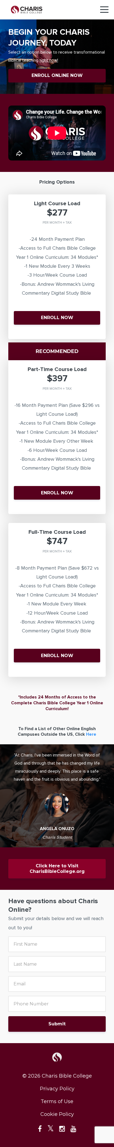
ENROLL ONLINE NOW (57, 75)
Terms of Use (57, 1101)
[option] (57, 795)
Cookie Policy (57, 1114)
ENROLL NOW (57, 317)
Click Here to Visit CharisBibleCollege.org (57, 868)
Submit (57, 1023)
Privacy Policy (57, 1089)
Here (91, 734)
